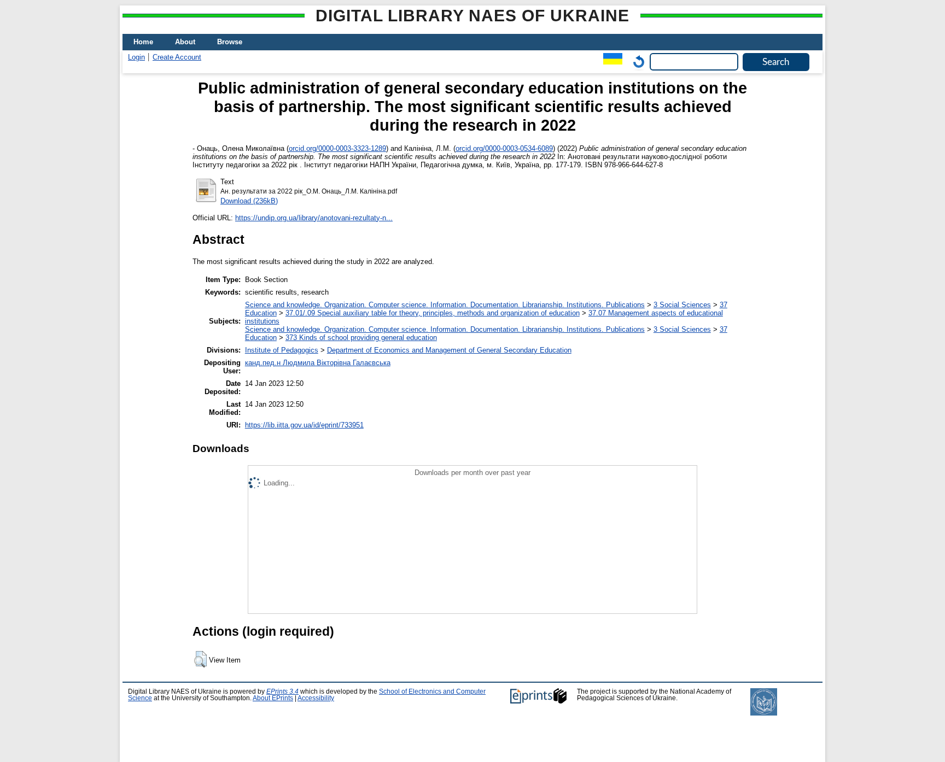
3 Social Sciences (682, 305)
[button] (200, 659)
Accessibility (316, 698)
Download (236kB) (249, 201)
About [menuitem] (185, 42)
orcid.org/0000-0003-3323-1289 (337, 148)
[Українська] (610, 61)
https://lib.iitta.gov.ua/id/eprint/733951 (304, 425)
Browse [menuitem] (229, 42)
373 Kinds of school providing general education (361, 337)
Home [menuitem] (143, 42)
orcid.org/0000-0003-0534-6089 (504, 148)
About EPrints (273, 698)
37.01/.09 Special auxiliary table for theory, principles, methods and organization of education (432, 313)
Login (136, 57)
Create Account (177, 57)
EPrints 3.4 (282, 691)
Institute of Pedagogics (281, 350)
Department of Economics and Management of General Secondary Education (449, 350)
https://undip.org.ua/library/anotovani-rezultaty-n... (314, 218)
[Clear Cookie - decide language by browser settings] (636, 61)
